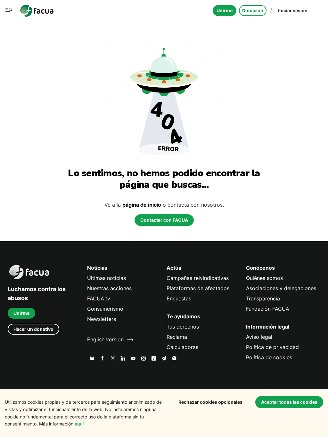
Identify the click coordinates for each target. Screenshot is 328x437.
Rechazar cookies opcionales (210, 402)
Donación (252, 10)
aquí (79, 423)
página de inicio (141, 205)
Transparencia (263, 299)
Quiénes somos (264, 278)
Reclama (177, 337)
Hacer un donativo (33, 329)
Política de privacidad (272, 347)
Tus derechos (183, 327)
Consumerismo (105, 309)
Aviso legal (259, 337)
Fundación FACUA (267, 309)
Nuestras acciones (109, 288)
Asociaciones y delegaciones (281, 288)
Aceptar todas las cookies (289, 402)
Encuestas (179, 299)
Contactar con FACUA (164, 220)
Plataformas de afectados (198, 288)
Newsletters (101, 319)
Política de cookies (269, 357)
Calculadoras (182, 347)
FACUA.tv (98, 299)
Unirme (225, 10)
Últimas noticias (106, 278)
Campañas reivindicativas (198, 278)
